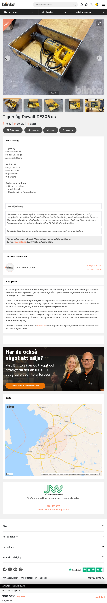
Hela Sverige (47, 12)
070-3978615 (53, 506)
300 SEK (8, 596)
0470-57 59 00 (94, 269)
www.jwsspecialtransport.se (53, 509)
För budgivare (10, 536)
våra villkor (43, 223)
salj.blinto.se (19, 242)
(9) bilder (14, 130)
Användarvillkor (10, 577)
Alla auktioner (11, 12)
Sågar (33, 123)
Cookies (43, 577)
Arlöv (8, 123)
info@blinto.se (94, 265)
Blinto (6, 526)
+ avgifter (20, 596)
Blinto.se (41, 325)
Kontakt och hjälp (12, 557)
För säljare (8, 547)
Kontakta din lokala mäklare (25, 385)
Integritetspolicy (28, 577)
